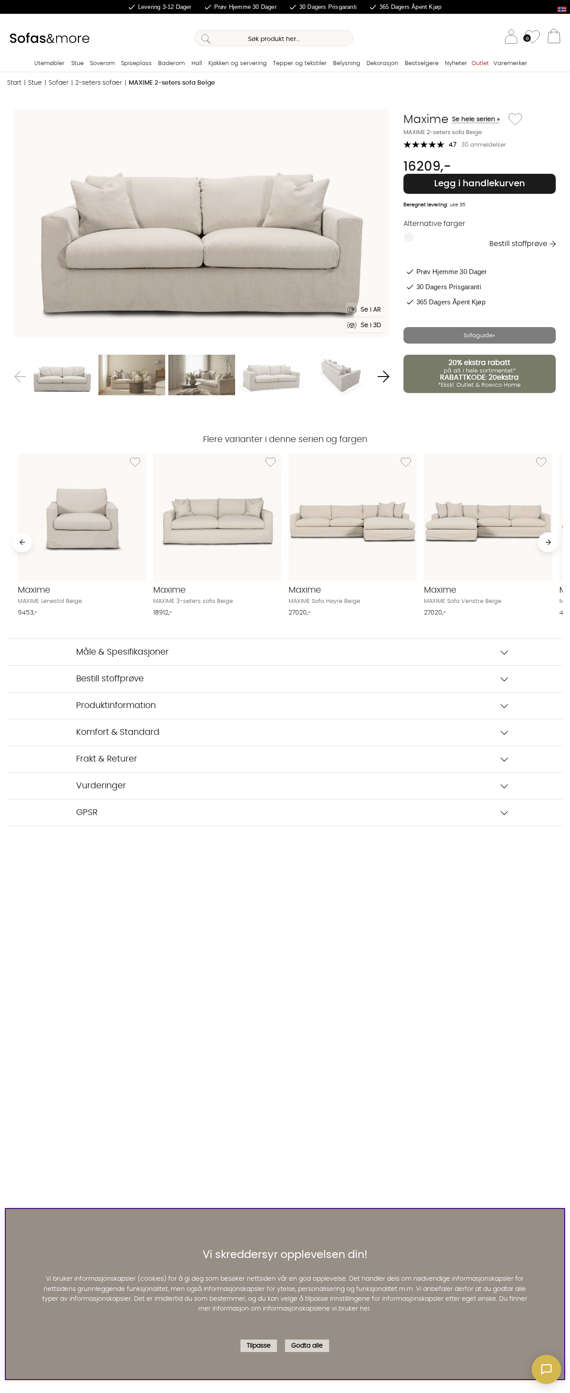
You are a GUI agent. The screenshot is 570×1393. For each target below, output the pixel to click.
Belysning (346, 63)
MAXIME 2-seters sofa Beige (172, 83)
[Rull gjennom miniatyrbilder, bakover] (20, 376)
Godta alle (307, 1346)
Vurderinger (101, 786)
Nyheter (456, 63)
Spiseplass (136, 63)
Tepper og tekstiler (300, 63)
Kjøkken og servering (237, 63)
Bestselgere (422, 63)
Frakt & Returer (106, 759)
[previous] (22, 542)
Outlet (480, 63)
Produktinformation (116, 705)
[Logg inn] (511, 38)
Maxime (451, 119)
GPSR (87, 812)
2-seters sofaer (98, 83)
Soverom (102, 63)
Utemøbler (49, 63)
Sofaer (59, 83)
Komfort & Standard (117, 732)
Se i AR (371, 310)
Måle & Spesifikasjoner (122, 652)
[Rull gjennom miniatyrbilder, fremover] (383, 376)
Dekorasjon (382, 63)
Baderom (171, 63)
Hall (196, 63)
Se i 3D (371, 325)
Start (14, 83)
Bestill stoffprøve (518, 243)
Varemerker (510, 63)
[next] (548, 542)
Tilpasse (259, 1346)
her (365, 1309)
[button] (546, 1369)
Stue (77, 63)
